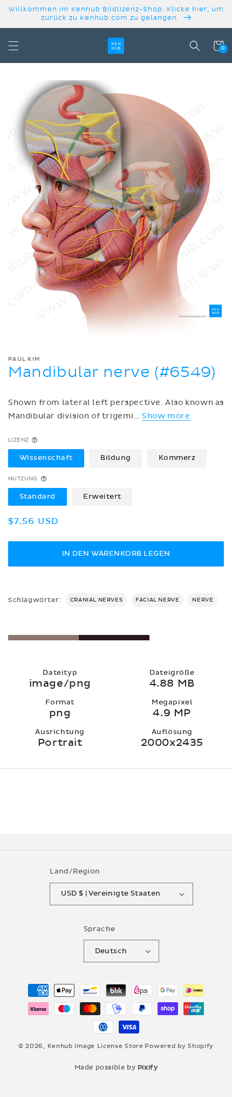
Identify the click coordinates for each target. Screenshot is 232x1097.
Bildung (115, 457)
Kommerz (177, 457)
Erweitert (102, 496)
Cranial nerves (96, 600)
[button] (13, 46)
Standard (37, 496)
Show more (166, 416)
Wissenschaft (46, 457)
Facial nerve (157, 600)
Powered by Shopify (179, 1046)
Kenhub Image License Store (95, 1046)
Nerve (202, 600)
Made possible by (116, 1067)
